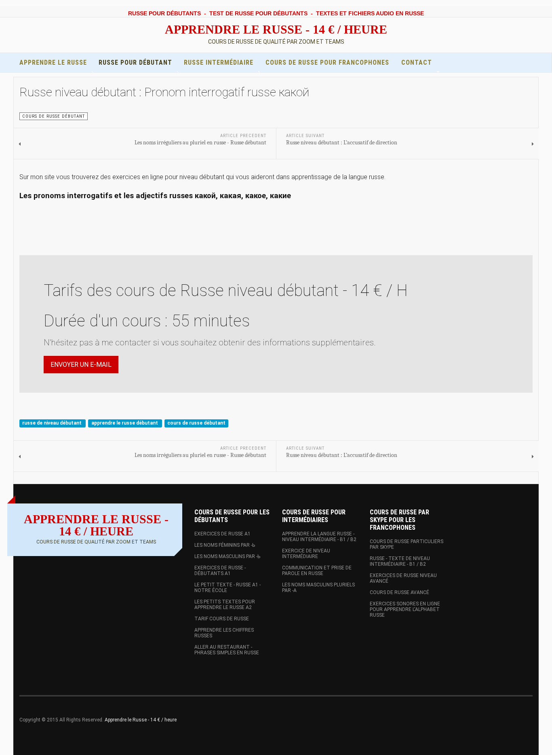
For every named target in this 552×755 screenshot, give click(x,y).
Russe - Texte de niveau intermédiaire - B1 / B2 (400, 561)
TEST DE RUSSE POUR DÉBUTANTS (258, 13)
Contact (416, 62)
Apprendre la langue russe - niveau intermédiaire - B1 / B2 (319, 536)
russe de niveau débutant (52, 423)
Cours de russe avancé (399, 592)
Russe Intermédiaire (218, 62)
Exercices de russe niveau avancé (403, 578)
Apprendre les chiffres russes (224, 633)
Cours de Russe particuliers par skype (406, 544)
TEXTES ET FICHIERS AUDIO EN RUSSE (370, 13)
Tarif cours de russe (221, 619)
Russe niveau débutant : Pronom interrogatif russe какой (164, 92)
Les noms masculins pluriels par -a (318, 587)
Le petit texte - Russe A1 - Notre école (227, 587)
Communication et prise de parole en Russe (317, 570)
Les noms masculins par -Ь (227, 556)
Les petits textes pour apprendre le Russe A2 (224, 604)
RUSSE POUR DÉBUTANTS (164, 13)
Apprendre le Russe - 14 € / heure (141, 720)
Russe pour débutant (135, 62)
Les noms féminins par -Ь (224, 545)
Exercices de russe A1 (222, 534)
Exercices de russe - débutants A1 (220, 570)
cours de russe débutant (196, 423)
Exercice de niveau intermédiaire (306, 553)
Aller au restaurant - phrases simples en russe (226, 650)
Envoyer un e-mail (81, 364)
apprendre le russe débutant (125, 423)
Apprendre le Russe (53, 62)
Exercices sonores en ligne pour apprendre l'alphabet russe (405, 609)
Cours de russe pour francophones (327, 62)
